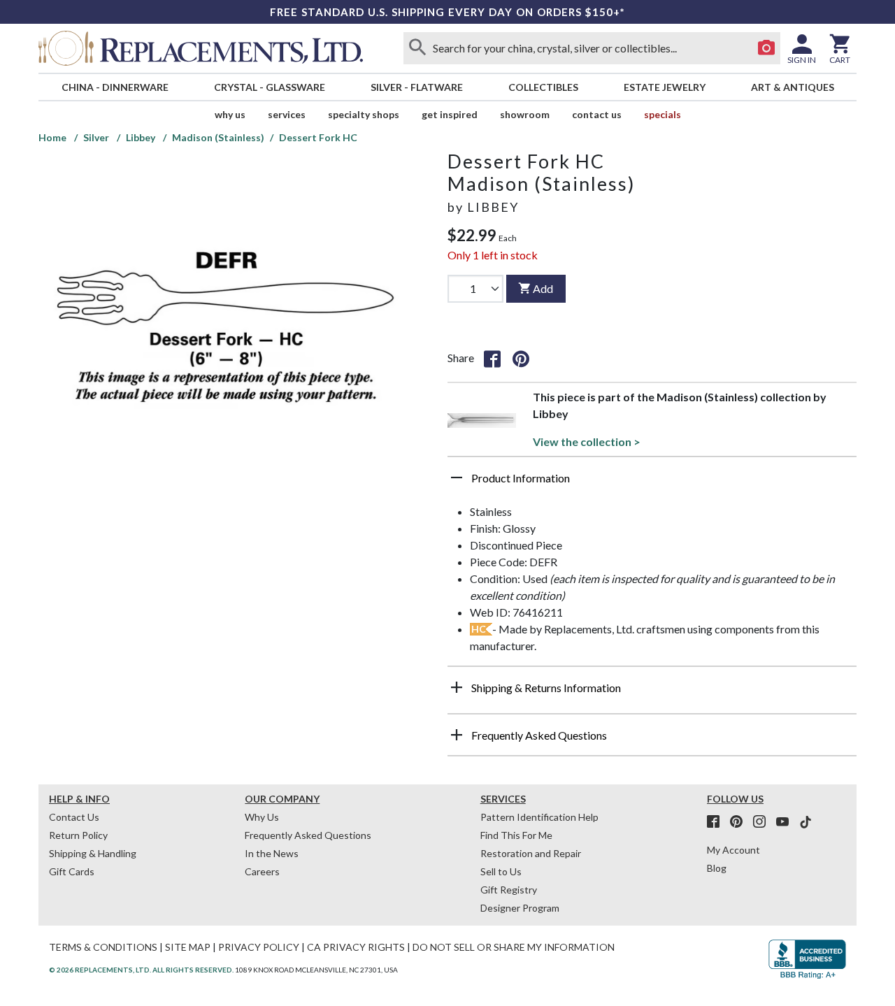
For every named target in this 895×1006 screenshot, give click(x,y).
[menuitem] (114, 87)
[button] (652, 483)
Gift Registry (508, 890)
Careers (262, 871)
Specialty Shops (363, 114)
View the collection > (586, 441)
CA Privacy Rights (356, 947)
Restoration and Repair (530, 853)
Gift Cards (71, 871)
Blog (716, 868)
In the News (272, 853)
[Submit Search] (417, 48)
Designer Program (519, 908)
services (287, 114)
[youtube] (786, 822)
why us (230, 114)
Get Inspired (450, 114)
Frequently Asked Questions (308, 835)
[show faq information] (457, 735)
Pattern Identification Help (539, 817)
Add (543, 288)
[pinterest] (740, 822)
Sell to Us (501, 871)
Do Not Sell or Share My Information (514, 947)
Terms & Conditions (103, 947)
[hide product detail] (457, 477)
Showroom (525, 114)
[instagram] (763, 822)
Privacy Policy (258, 947)
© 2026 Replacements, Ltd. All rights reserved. (141, 969)
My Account (733, 850)
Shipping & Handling (92, 853)
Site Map (187, 947)
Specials (662, 114)
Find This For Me (516, 835)
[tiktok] (805, 822)
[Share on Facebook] (492, 358)
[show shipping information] (457, 687)
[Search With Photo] (766, 48)
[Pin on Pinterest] (521, 358)
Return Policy (78, 835)
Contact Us (597, 114)
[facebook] (717, 822)
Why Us (262, 817)
